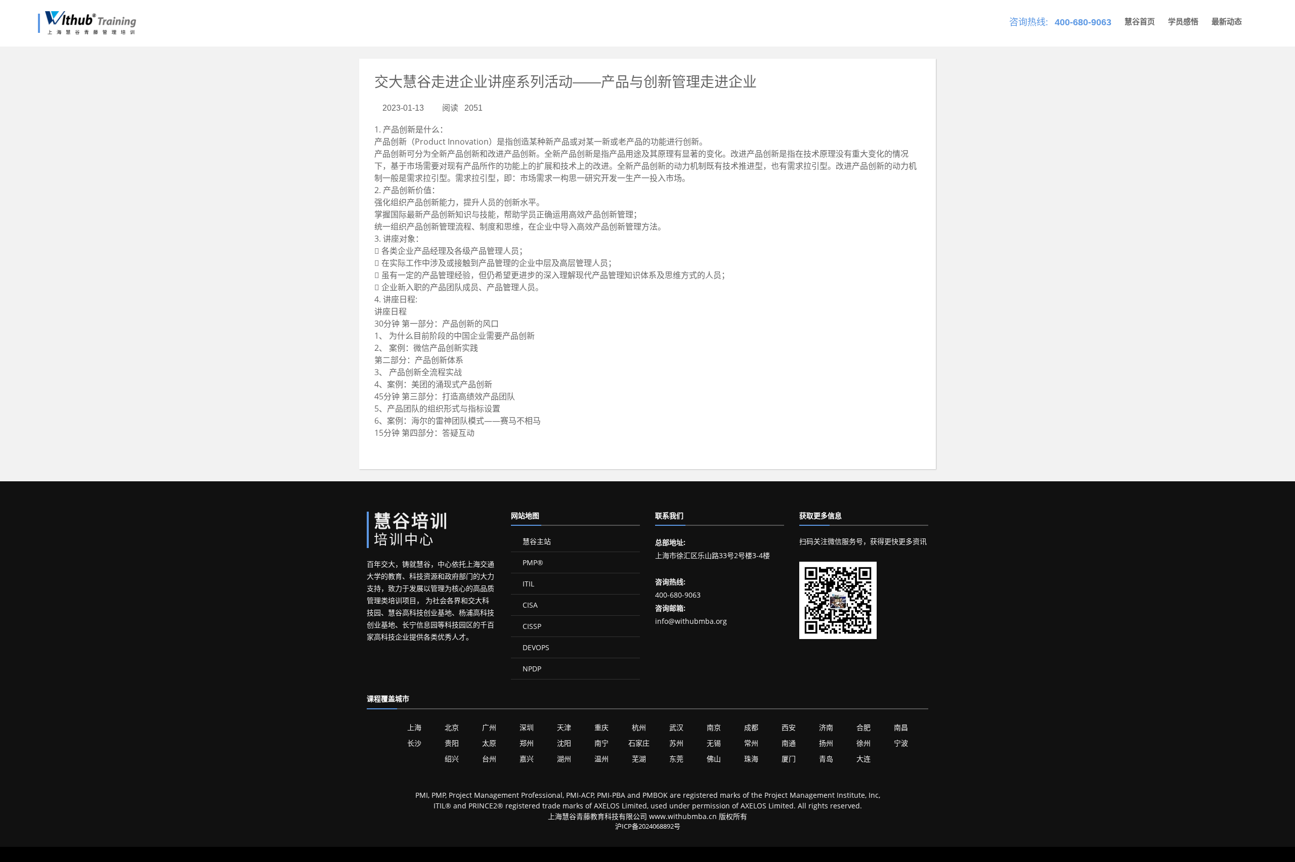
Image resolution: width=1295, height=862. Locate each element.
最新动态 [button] (1227, 21)
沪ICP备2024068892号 (647, 826)
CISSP (531, 626)
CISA (529, 605)
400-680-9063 (1083, 22)
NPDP (531, 668)
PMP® (532, 562)
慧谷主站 (536, 541)
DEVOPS (535, 647)
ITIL (527, 583)
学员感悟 (1183, 21)
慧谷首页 (1140, 21)
